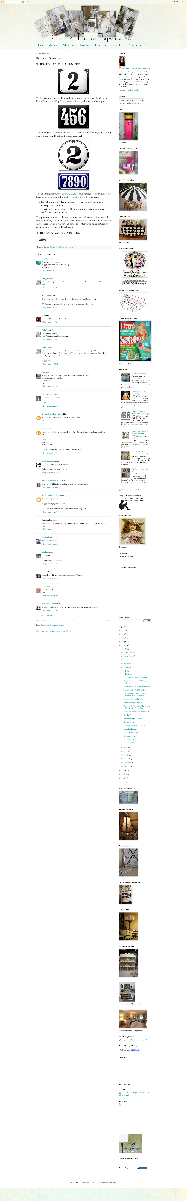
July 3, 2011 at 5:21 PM (49, 421)
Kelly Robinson (48, 461)
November (128, 656)
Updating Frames (130, 729)
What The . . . (128, 674)
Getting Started (129, 722)
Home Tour (101, 45)
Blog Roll (85, 45)
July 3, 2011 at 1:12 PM (49, 322)
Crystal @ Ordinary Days (51, 414)
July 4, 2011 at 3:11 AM (50, 529)
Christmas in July (129, 736)
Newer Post (41, 621)
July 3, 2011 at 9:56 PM (50, 487)
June (126, 747)
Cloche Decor (129, 715)
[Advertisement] (130, 1119)
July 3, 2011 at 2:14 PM (50, 406)
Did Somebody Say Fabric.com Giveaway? (140, 412)
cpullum (45, 552)
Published (118, 45)
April (126, 755)
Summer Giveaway (139, 374)
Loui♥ (44, 586)
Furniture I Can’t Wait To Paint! (135, 690)
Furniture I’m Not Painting (133, 699)
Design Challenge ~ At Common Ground (136, 682)
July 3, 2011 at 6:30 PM (50, 453)
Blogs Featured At (138, 45)
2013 (123, 642)
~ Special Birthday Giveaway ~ (138, 392)
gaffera (97, 1182)
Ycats (44, 315)
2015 (123, 634)
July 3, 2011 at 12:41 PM (50, 288)
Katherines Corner (49, 604)
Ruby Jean (46, 278)
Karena (45, 429)
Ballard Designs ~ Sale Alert (134, 702)
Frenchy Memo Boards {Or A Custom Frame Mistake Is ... (134, 694)
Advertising (68, 45)
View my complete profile (129, 90)
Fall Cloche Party (138, 451)
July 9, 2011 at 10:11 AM (50, 610)
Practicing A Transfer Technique (135, 677)
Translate (137, 104)
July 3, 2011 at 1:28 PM (50, 364)
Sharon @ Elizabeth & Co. (52, 481)
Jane (43, 372)
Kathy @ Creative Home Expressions (135, 68)
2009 (124, 774)
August (127, 667)
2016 (123, 630)
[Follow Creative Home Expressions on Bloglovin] (130, 1051)
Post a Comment (45, 616)
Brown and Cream (130, 743)
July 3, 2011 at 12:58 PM (50, 307)
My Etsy (52, 45)
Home (40, 45)
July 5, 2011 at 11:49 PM (50, 564)
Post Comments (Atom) (55, 625)
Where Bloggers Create (132, 718)
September (128, 663)
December (128, 652)
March (126, 759)
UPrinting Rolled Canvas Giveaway (137, 686)
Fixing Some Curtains (131, 732)
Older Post (106, 621)
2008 (124, 778)
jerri (43, 572)
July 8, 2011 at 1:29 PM (50, 596)
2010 (123, 771)
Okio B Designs (48, 394)
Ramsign (79, 101)
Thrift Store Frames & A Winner (141, 470)
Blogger (113, 1182)
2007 (124, 782)
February (127, 762)
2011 (123, 649)
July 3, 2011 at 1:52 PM (49, 386)
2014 (123, 638)
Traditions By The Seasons (52, 495)
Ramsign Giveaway (130, 739)
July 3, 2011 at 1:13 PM (49, 339)
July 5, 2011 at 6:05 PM (50, 544)
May (126, 751)
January (127, 766)
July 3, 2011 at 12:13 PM (50, 270)
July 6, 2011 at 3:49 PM (50, 578)
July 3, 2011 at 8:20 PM (50, 473)
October (127, 660)
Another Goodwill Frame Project (136, 712)
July (125, 671)
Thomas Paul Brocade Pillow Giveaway (140, 432)
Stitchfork (46, 259)
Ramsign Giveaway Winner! (134, 725)
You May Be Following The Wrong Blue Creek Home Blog (136, 707)
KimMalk (45, 537)
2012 (123, 645)
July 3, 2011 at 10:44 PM (50, 512)
